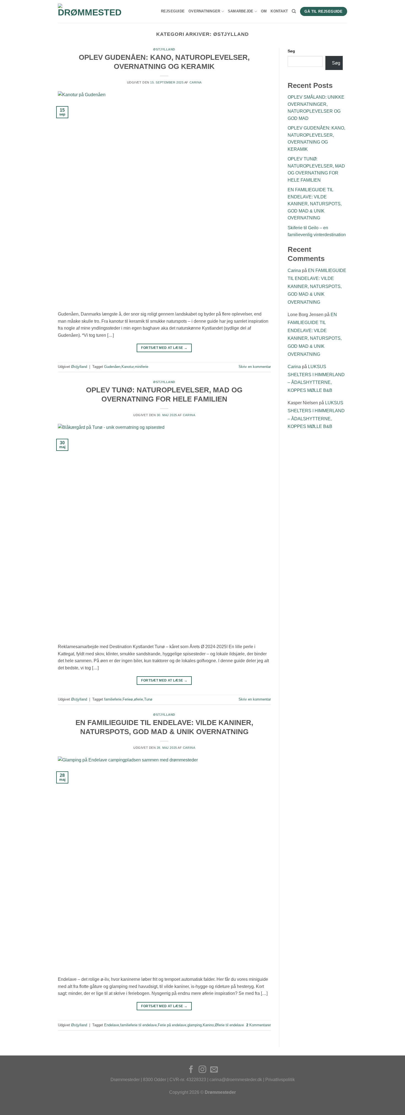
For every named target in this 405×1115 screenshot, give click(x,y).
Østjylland (164, 49)
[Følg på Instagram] (202, 1070)
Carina (196, 82)
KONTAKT (279, 11)
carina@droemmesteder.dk (235, 1079)
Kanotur (127, 367)
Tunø (148, 699)
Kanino (208, 1025)
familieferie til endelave (138, 1025)
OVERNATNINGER (204, 11)
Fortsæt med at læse (164, 348)
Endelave (111, 1025)
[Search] (294, 11)
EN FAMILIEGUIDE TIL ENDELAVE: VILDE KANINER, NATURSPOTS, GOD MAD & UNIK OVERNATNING (315, 203)
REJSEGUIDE (173, 11)
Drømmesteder (125, 1079)
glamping (194, 1025)
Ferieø (128, 699)
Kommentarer (258, 1025)
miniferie (141, 367)
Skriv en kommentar (255, 367)
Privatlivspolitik (280, 1079)
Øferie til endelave (229, 1025)
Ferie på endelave (172, 1025)
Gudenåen (112, 367)
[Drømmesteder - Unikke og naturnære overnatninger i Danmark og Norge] (90, 12)
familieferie (112, 699)
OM (264, 11)
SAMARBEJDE (240, 11)
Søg (291, 51)
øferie (138, 699)
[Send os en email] (213, 1070)
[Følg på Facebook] (191, 1070)
